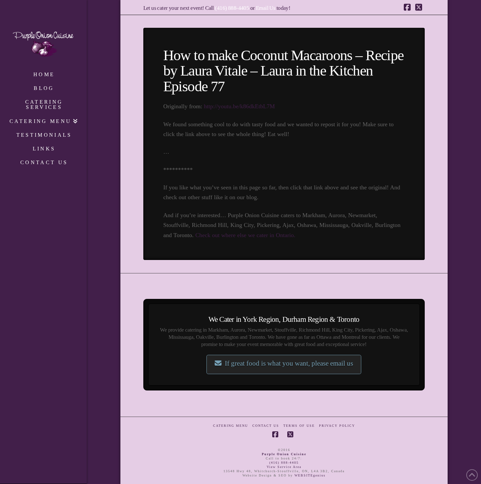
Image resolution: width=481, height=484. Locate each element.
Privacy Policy (337, 425)
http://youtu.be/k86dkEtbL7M (239, 106)
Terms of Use (299, 425)
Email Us (265, 8)
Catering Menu (230, 425)
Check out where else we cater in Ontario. (245, 235)
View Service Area (284, 467)
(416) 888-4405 (232, 8)
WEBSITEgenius (310, 475)
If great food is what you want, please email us (289, 363)
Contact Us (265, 425)
